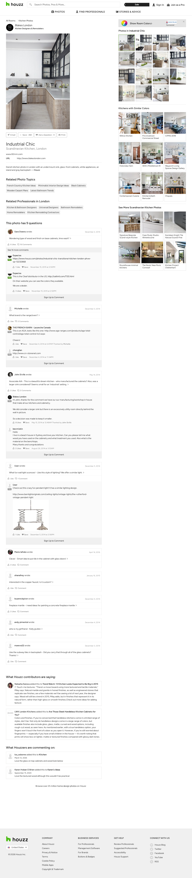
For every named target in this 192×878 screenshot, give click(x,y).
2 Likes (13, 390)
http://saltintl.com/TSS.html (61, 276)
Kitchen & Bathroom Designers (22, 207)
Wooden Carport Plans (17, 190)
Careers (46, 848)
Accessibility (120, 852)
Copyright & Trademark (53, 869)
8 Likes (18, 422)
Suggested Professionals (125, 848)
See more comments (18, 250)
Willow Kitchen (126, 136)
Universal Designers (48, 207)
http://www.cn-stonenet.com (27, 353)
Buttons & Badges (86, 856)
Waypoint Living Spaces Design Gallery (175, 167)
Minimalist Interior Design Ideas (53, 185)
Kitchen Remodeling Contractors (43, 212)
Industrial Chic (137, 30)
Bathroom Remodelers (71, 207)
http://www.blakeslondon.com (31, 158)
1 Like (17, 267)
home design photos (67, 786)
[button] (8, 244)
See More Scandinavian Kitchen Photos (139, 207)
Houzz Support (121, 856)
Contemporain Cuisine (129, 196)
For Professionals (86, 844)
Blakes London (23, 25)
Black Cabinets (78, 185)
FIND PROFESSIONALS (92, 11)
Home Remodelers (16, 212)
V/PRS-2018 (170, 136)
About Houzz (48, 844)
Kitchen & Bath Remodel (148, 197)
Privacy (45, 852)
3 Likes (18, 291)
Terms (45, 856)
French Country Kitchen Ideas (21, 185)
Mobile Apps (48, 865)
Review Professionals (124, 844)
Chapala (168, 196)
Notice (54, 852)
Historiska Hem (126, 166)
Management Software (89, 848)
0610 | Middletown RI (151, 166)
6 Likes (13, 244)
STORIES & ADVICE (130, 11)
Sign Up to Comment (54, 297)
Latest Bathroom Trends (42, 190)
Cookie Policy (48, 861)
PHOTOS (60, 11)
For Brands (83, 852)
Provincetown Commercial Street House (150, 137)
